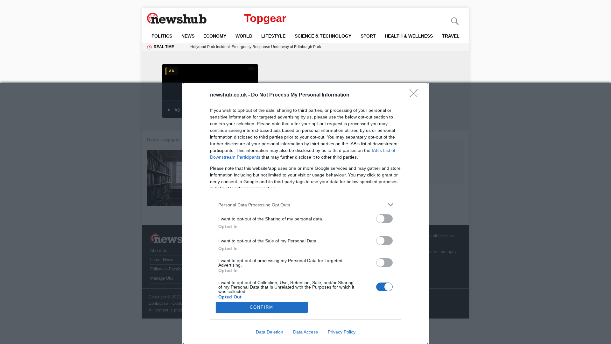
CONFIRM (261, 307)
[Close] (416, 95)
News (187, 36)
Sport (368, 36)
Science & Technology (323, 36)
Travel (451, 36)
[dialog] (305, 213)
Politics (161, 36)
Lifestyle (273, 36)
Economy (214, 36)
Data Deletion (269, 331)
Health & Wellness (409, 36)
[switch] (384, 218)
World (243, 36)
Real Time (164, 47)
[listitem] (305, 204)
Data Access (305, 331)
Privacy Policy (341, 331)
